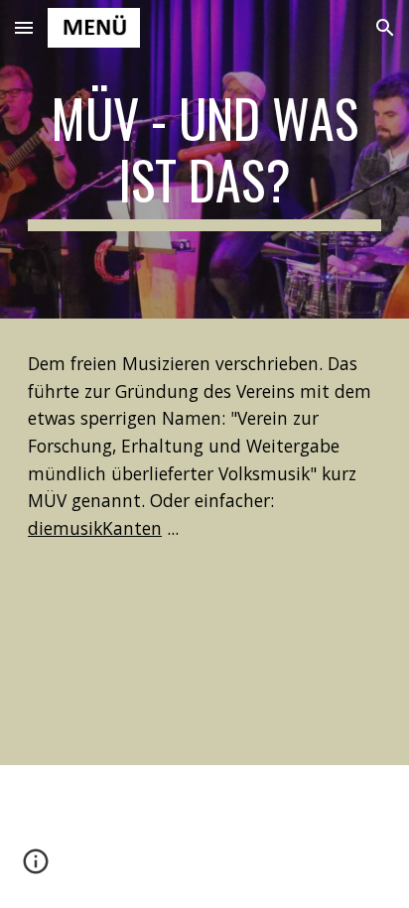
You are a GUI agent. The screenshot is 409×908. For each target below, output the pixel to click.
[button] (24, 27)
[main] (204, 159)
